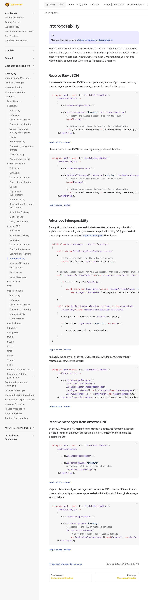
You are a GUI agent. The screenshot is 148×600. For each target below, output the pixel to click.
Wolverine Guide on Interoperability (95, 40)
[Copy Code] (134, 95)
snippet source (55, 142)
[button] (20, 13)
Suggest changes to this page (67, 564)
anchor (67, 142)
